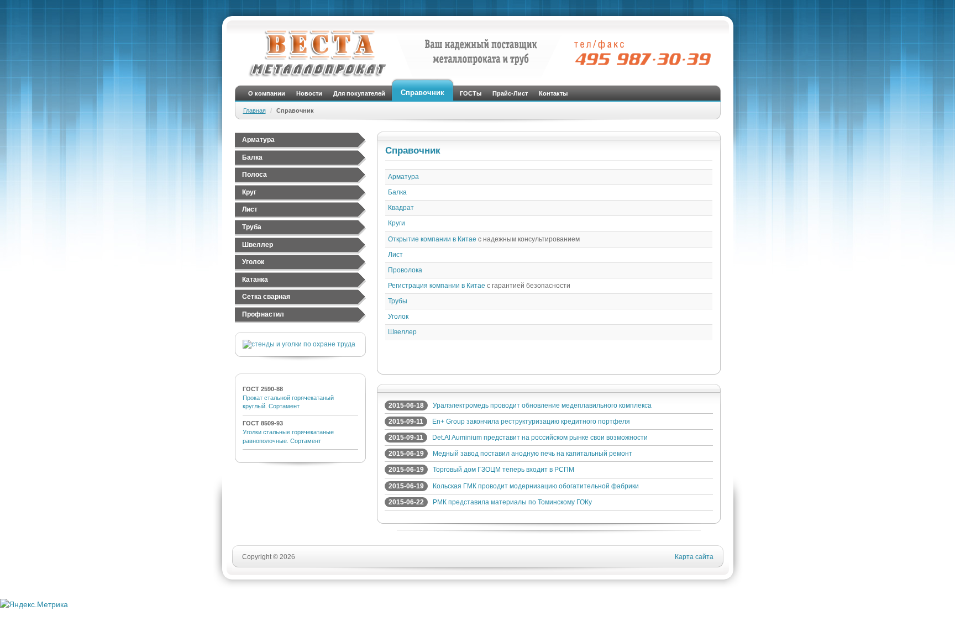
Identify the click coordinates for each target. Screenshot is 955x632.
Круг (249, 192)
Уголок (253, 262)
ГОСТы (470, 93)
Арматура (258, 140)
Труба (251, 227)
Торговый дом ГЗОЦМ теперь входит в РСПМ (503, 469)
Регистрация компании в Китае (436, 285)
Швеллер (257, 245)
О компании (266, 93)
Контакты (553, 93)
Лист (250, 209)
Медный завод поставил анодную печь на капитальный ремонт (532, 453)
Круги (396, 223)
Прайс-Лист (510, 93)
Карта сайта (694, 557)
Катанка (255, 279)
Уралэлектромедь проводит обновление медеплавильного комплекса (542, 405)
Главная (254, 110)
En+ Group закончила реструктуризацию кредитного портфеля (531, 421)
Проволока (405, 270)
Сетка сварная (266, 297)
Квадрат (401, 208)
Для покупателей (359, 93)
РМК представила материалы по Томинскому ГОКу (512, 502)
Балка (252, 157)
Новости (309, 93)
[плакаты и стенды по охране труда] (299, 344)
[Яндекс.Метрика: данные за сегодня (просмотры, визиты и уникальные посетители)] (34, 604)
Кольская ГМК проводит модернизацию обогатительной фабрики (536, 486)
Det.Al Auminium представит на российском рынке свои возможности (540, 437)
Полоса (254, 174)
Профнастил (263, 314)
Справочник (422, 92)
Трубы (397, 301)
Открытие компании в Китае (432, 239)
